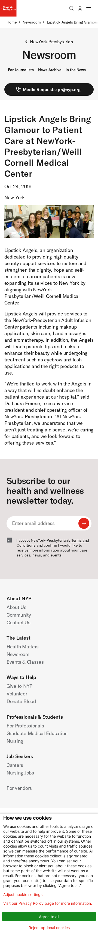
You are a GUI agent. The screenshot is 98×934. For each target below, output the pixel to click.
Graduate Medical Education (37, 733)
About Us (16, 607)
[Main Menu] (88, 8)
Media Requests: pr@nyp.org (52, 89)
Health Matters (23, 646)
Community (19, 615)
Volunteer (17, 694)
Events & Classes (25, 662)
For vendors (19, 788)
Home (12, 22)
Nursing (15, 741)
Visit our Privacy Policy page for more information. (47, 903)
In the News (76, 69)
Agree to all (49, 916)
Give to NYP (19, 686)
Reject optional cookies (49, 927)
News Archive (49, 69)
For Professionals (25, 726)
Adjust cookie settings (22, 894)
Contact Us (18, 622)
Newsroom (32, 22)
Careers (15, 765)
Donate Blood (21, 701)
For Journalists (21, 69)
